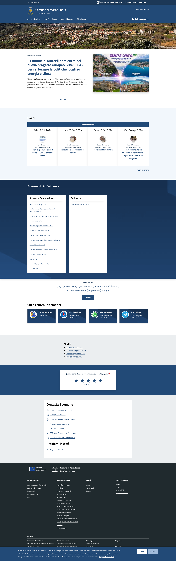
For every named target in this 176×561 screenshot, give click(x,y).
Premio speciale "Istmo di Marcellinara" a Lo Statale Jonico (42, 152)
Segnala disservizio (122, 493)
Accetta (142, 551)
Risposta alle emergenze (76, 290)
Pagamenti (33, 259)
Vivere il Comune (67, 19)
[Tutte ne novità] (88, 109)
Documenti (31, 491)
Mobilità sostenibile (70, 286)
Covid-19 (115, 286)
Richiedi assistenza (74, 356)
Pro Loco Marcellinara (46, 312)
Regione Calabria (33, 2)
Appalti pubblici (62, 494)
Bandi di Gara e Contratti (37, 245)
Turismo (59, 525)
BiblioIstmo (81, 19)
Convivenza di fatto (36, 221)
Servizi (54, 19)
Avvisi (29, 55)
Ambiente (60, 488)
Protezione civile (85, 286)
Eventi (118, 484)
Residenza (76, 198)
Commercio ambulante (101, 286)
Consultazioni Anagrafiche (38, 204)
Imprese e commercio (64, 512)
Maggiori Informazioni (106, 556)
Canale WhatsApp (106, 312)
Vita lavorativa (61, 528)
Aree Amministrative (34, 488)
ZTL (59, 286)
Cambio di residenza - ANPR (80, 204)
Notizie (88, 491)
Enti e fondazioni (32, 494)
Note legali (89, 546)
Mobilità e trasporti (63, 515)
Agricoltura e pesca (63, 485)
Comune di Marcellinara (50, 9)
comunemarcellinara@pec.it (68, 546)
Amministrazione (34, 19)
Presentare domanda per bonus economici (43, 249)
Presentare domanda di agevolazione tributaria (45, 240)
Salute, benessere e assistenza (67, 518)
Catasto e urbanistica (64, 500)
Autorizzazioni (61, 497)
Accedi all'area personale (136, 2)
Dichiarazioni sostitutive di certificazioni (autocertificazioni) (42, 210)
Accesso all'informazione (41, 198)
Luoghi (118, 487)
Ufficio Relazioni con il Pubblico (66, 543)
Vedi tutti (88, 297)
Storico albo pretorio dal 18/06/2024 (41, 225)
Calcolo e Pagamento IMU (38, 254)
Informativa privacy (92, 543)
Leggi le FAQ (120, 490)
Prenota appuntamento (75, 353)
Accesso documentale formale (39, 230)
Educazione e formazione (65, 506)
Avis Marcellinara (75, 312)
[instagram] (148, 9)
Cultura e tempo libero (64, 503)
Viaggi (105, 290)
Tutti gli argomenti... (140, 19)
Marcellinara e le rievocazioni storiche (73, 151)
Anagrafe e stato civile (64, 491)
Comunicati (90, 488)
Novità (46, 19)
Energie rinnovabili (94, 290)
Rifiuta (152, 551)
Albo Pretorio (34, 268)
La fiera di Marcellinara (103, 149)
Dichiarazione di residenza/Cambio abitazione (44, 216)
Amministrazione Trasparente (111, 2)
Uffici (29, 497)
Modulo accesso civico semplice (40, 235)
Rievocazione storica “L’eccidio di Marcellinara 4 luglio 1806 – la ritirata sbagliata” (133, 154)
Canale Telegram (136, 312)
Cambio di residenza (74, 347)
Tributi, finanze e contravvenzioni (67, 521)
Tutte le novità (63, 99)
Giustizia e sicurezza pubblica (66, 509)
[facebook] (145, 9)
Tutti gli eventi (143, 170)
